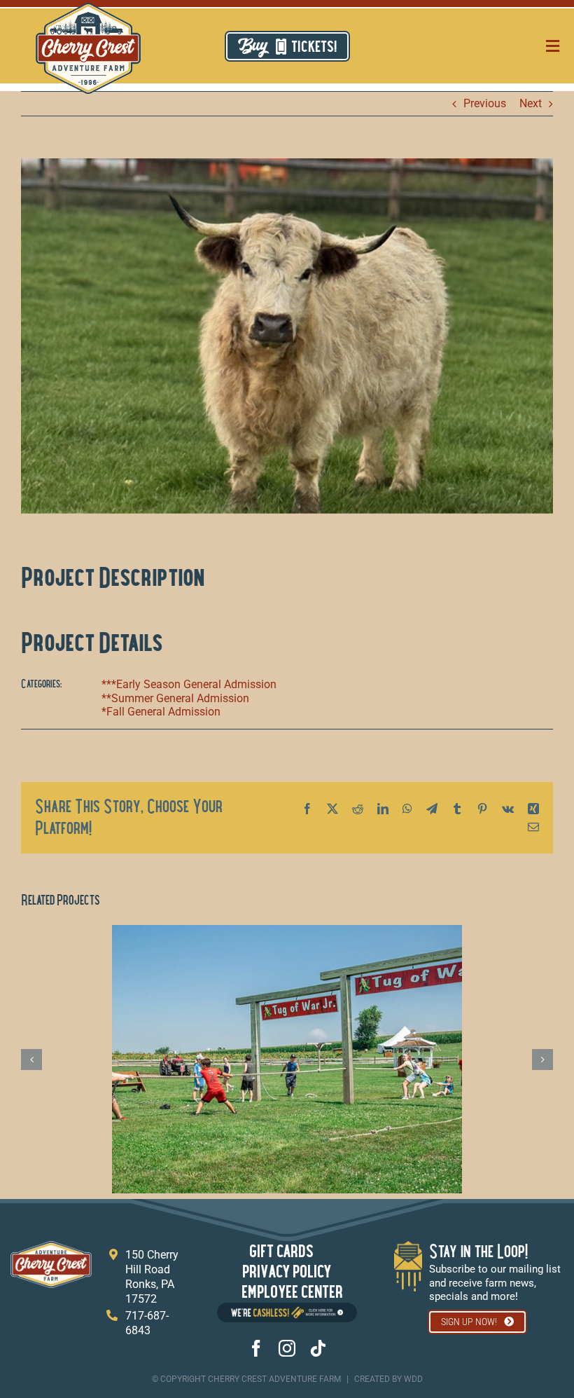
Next (530, 103)
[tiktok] (317, 1348)
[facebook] (256, 1348)
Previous (484, 103)
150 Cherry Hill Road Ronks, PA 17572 (151, 1276)
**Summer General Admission (175, 698)
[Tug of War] (287, 931)
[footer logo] (51, 1246)
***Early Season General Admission (189, 684)
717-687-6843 (147, 1323)
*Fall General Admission (161, 711)
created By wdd (388, 1379)
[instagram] (287, 1348)
